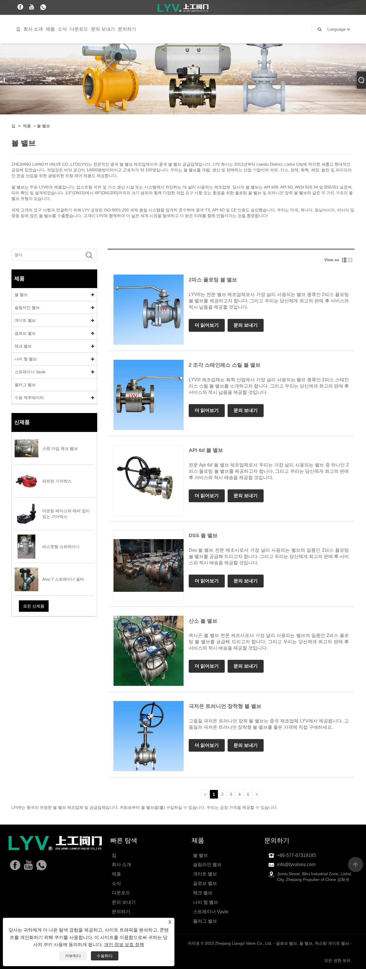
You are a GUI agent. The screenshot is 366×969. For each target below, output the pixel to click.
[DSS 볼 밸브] (149, 565)
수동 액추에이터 (29, 397)
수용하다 (105, 956)
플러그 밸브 (25, 384)
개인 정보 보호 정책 (124, 944)
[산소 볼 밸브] (149, 650)
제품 (50, 29)
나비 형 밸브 (26, 359)
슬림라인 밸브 (27, 307)
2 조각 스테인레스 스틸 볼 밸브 (224, 365)
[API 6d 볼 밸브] (149, 480)
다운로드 (79, 29)
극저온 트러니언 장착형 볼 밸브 (225, 706)
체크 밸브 (23, 346)
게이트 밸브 (25, 320)
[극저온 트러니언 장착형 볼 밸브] (149, 735)
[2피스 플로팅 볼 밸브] (149, 309)
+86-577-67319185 (296, 855)
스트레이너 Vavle (30, 372)
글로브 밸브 (25, 333)
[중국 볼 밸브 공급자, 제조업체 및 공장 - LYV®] (183, 7)
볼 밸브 (43, 126)
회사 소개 (33, 29)
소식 (62, 29)
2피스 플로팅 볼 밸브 (213, 280)
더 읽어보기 (207, 325)
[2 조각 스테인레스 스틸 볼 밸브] (149, 394)
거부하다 (73, 956)
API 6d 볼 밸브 (206, 450)
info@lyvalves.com (296, 864)
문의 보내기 (103, 29)
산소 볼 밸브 (203, 621)
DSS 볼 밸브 (203, 535)
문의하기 (127, 29)
